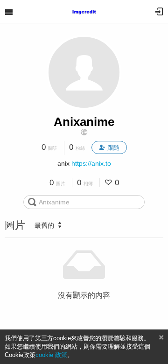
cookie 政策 (51, 354)
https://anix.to (91, 163)
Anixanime (84, 122)
